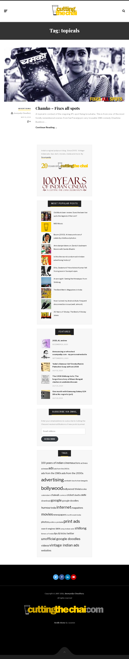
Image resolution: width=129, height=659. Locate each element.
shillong (81, 528)
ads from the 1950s (61, 469)
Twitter (56, 577)
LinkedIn (67, 577)
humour (46, 507)
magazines (77, 507)
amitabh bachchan (72, 481)
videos (45, 545)
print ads (72, 521)
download (45, 501)
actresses (44, 469)
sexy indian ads (67, 529)
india (53, 507)
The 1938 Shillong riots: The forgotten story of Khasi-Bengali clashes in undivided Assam (67, 379)
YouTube (73, 577)
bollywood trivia (71, 488)
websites (46, 550)
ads (51, 468)
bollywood (52, 488)
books (83, 489)
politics (52, 522)
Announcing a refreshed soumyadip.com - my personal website (69, 353)
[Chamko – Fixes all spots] (64, 74)
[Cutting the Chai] (64, 10)
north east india (74, 515)
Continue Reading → (46, 127)
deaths (77, 495)
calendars (45, 495)
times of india (47, 534)
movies (47, 514)
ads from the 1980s (51, 473)
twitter (70, 533)
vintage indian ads (64, 545)
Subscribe (49, 438)
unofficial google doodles (60, 539)
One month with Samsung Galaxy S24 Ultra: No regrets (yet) (69, 392)
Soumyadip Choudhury (74, 593)
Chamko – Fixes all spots (58, 108)
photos (45, 521)
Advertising (24, 108)
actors (76, 463)
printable (59, 522)
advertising (52, 479)
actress (84, 463)
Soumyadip (46, 157)
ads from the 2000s (72, 473)
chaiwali (55, 495)
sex (58, 528)
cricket (70, 495)
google (56, 500)
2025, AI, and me (59, 340)
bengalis (84, 481)
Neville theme (59, 622)
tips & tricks (60, 533)
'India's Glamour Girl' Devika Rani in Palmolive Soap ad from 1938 (68, 365)
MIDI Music (58, 223)
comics (62, 495)
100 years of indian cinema (57, 462)
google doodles (70, 500)
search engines (48, 529)
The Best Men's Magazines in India (68, 290)
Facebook (61, 577)
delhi (83, 494)
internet (63, 507)
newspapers (60, 514)
